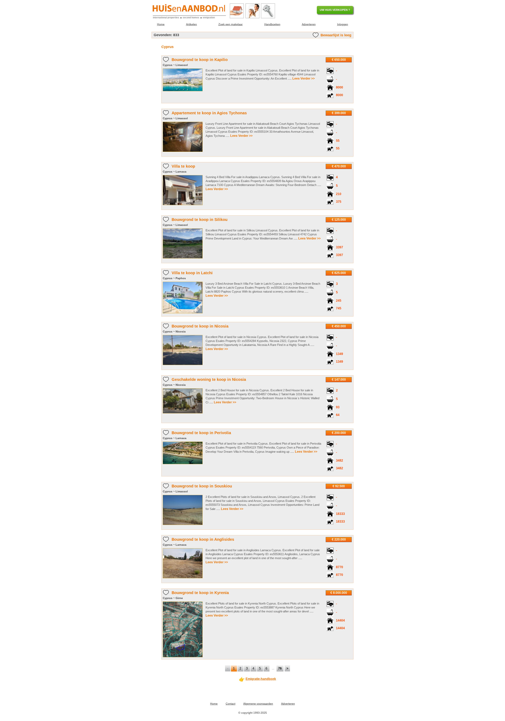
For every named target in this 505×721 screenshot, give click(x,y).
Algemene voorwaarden (258, 703)
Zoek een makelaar (230, 24)
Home (161, 24)
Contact (230, 703)
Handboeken (272, 24)
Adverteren (309, 24)
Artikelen (191, 24)
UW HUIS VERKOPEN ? (335, 9)
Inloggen (342, 24)
